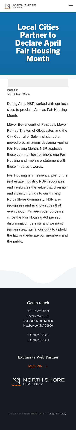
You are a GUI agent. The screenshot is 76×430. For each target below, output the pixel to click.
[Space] (20, 6)
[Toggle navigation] (70, 6)
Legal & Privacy (57, 413)
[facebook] (31, 397)
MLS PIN (35, 366)
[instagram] (40, 397)
